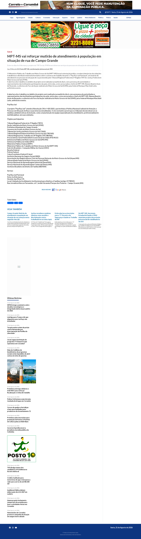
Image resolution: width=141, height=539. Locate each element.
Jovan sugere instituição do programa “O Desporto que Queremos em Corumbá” (17, 341)
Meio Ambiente (90, 17)
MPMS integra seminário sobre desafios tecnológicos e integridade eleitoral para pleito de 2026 (18, 308)
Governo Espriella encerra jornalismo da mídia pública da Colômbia (18, 430)
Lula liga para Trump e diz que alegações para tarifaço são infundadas (17, 319)
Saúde (116, 17)
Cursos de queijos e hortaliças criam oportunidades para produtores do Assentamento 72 (19, 409)
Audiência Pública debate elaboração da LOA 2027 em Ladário (17, 492)
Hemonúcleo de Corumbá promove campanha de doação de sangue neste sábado (18, 514)
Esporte (65, 17)
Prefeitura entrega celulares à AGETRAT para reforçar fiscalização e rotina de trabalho (18, 391)
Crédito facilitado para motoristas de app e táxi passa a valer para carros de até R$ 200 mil (18, 481)
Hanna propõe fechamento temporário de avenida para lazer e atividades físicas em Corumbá (17, 503)
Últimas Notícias (14, 298)
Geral (72, 17)
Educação (56, 17)
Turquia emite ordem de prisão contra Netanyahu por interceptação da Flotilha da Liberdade (18, 330)
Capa (11, 17)
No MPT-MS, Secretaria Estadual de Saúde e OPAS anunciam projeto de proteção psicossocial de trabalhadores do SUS (89, 217)
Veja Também (14, 209)
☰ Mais (128, 17)
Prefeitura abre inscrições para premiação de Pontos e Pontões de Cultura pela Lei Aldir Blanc (18, 419)
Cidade (30, 17)
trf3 (16, 203)
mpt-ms (10, 203)
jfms (20, 203)
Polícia (108, 17)
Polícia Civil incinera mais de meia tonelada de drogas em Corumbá (19, 400)
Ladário (79, 17)
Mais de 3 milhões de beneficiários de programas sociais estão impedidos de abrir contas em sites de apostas (18, 353)
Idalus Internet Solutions (75, 534)
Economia (46, 17)
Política (100, 17)
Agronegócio (20, 17)
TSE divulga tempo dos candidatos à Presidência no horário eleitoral (17, 469)
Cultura (38, 17)
